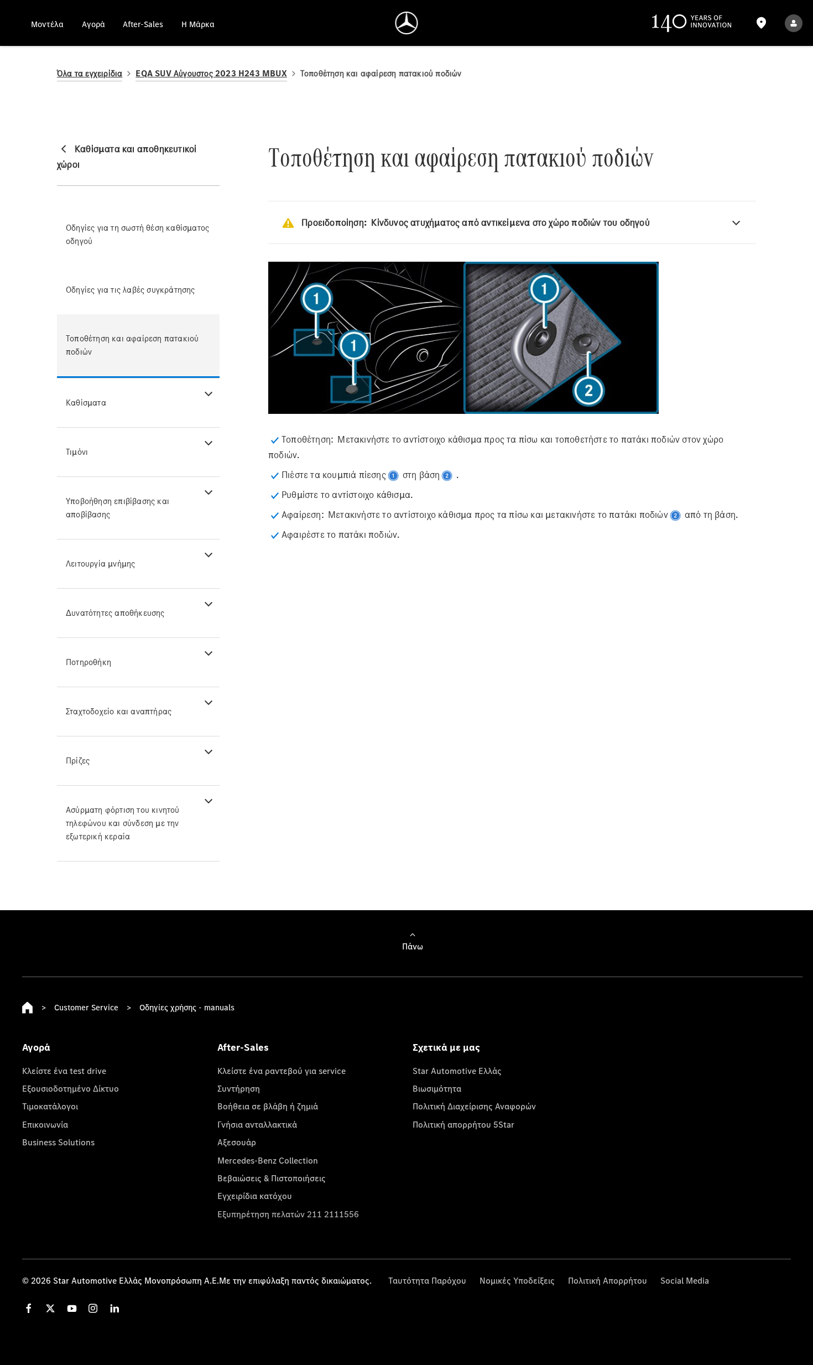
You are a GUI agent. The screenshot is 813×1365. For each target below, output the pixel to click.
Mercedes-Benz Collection (267, 1160)
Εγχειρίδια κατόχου (254, 1195)
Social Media (684, 1280)
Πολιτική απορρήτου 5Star (463, 1124)
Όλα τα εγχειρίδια (89, 73)
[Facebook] (28, 1308)
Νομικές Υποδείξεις (517, 1280)
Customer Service (86, 1007)
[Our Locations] (761, 23)
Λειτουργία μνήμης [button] (100, 563)
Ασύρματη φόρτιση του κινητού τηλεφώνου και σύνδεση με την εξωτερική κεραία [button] (123, 823)
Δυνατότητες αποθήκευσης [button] (115, 613)
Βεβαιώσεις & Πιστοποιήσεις (271, 1178)
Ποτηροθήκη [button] (88, 662)
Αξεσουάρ (236, 1142)
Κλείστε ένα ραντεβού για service (281, 1070)
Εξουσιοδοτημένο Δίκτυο (70, 1088)
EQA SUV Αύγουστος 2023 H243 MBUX (211, 73)
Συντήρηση (238, 1088)
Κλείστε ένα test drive (64, 1070)
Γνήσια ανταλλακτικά (257, 1124)
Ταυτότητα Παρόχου (427, 1280)
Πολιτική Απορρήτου (607, 1280)
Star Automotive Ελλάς (457, 1070)
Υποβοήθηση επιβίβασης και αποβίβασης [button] (117, 507)
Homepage (27, 1007)
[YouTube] (72, 1308)
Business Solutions (58, 1142)
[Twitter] (50, 1308)
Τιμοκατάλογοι (50, 1106)
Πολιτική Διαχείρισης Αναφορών (474, 1106)
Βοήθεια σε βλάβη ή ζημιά (267, 1106)
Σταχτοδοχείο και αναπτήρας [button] (118, 711)
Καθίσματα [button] (86, 402)
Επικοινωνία (45, 1124)
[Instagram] (93, 1308)
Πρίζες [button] (78, 760)
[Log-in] (793, 23)
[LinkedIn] (114, 1308)
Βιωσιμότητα (437, 1088)
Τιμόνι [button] (77, 452)
